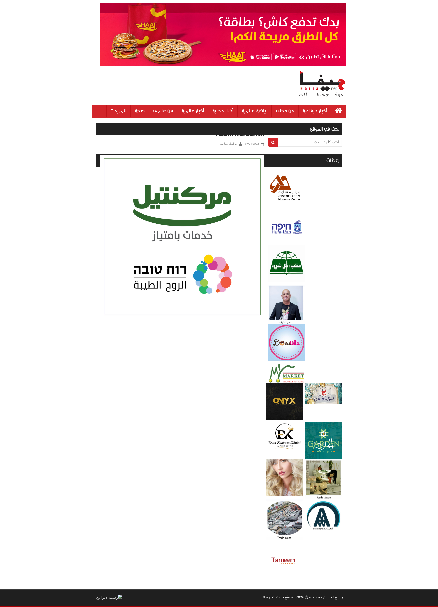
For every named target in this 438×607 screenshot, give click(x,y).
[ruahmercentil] (182, 237)
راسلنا (266, 597)
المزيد (119, 111)
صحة (140, 111)
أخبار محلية (222, 111)
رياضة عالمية (255, 111)
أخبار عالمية (192, 111)
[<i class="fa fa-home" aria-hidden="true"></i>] (338, 111)
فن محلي (285, 111)
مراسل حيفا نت (228, 143)
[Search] (273, 142)
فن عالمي (163, 111)
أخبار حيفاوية (314, 111)
